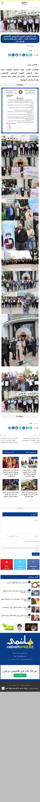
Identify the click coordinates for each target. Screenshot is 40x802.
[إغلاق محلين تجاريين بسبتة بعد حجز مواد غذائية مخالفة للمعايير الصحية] (11, 484)
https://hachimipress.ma (20, 656)
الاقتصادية (34, 458)
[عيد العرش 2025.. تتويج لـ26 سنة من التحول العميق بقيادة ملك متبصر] (35, 601)
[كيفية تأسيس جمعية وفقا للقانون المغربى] (35, 585)
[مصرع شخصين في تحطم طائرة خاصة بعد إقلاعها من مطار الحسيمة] (29, 484)
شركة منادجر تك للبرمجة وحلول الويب (16, 688)
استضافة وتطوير (33, 688)
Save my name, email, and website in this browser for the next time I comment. (20, 549)
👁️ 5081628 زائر (20, 675)
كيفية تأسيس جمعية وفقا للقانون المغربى (18, 582)
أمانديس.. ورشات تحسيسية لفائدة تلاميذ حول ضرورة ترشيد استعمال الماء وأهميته (9, 440)
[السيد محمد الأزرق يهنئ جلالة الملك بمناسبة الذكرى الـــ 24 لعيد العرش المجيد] (35, 618)
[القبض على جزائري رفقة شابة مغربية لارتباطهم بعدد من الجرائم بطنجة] (35, 593)
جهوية (16, 458)
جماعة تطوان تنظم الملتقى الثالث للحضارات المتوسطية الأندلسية (31, 440)
